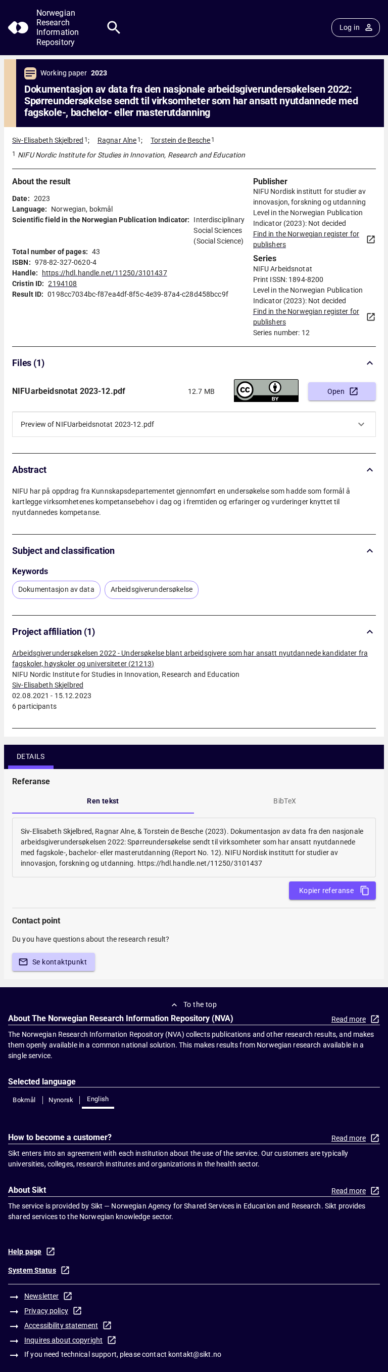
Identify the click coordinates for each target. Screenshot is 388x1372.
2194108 (62, 283)
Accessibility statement (61, 1325)
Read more (348, 1019)
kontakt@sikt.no (194, 1354)
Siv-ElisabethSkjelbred (47, 685)
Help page (24, 1251)
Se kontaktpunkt (59, 962)
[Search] (114, 27)
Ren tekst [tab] (103, 801)
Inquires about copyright (63, 1340)
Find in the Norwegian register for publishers (306, 239)
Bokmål (24, 1100)
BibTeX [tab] (284, 801)
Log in (350, 27)
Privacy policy (46, 1311)
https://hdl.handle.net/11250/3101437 (104, 273)
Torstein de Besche (180, 140)
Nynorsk (61, 1100)
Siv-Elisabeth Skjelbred (47, 140)
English (98, 1099)
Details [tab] (31, 756)
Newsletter (41, 1296)
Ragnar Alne (117, 140)
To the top (200, 1004)
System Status (32, 1270)
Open (336, 391)
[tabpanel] (194, 847)
